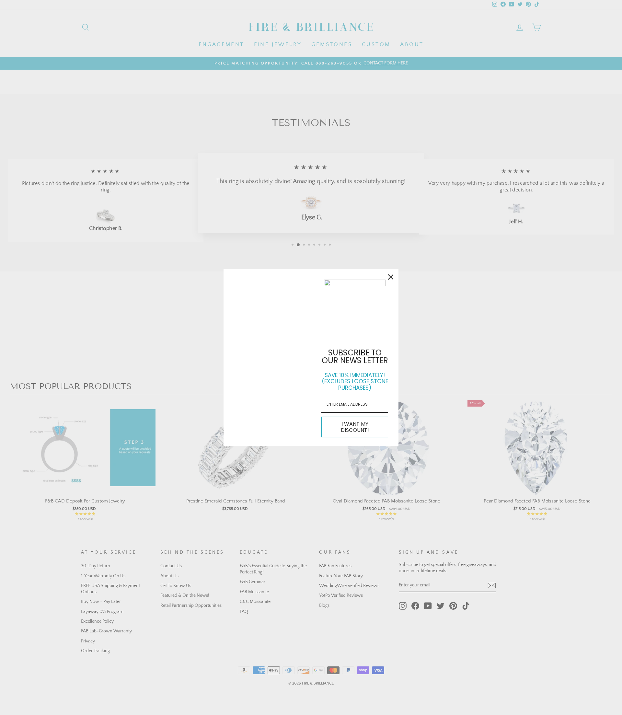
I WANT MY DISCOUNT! (355, 427)
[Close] (390, 277)
